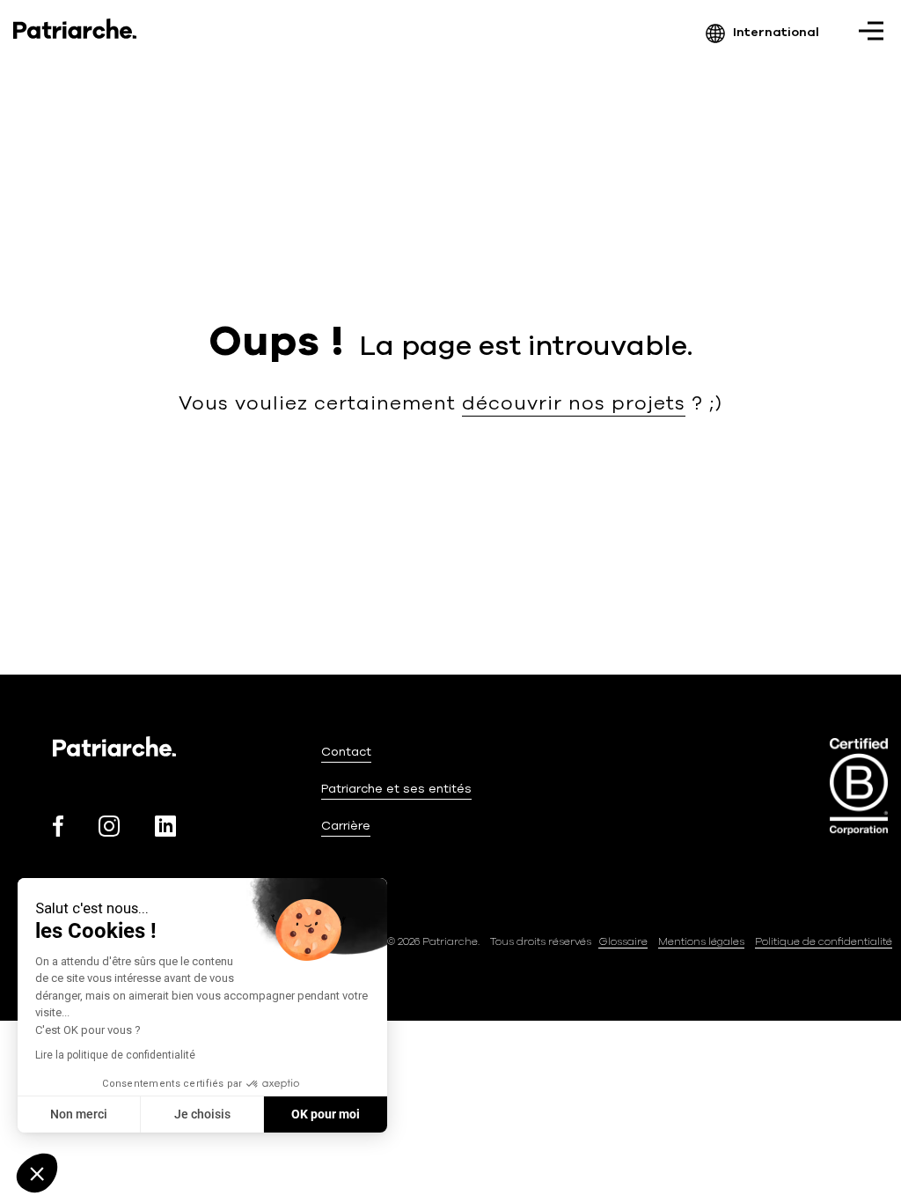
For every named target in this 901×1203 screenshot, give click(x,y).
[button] (37, 1173)
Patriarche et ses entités (396, 788)
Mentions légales (701, 941)
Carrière (345, 825)
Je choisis (202, 1114)
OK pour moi (325, 1114)
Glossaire (623, 941)
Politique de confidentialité (823, 941)
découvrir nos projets (573, 403)
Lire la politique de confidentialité (115, 1055)
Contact (346, 751)
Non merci (78, 1114)
